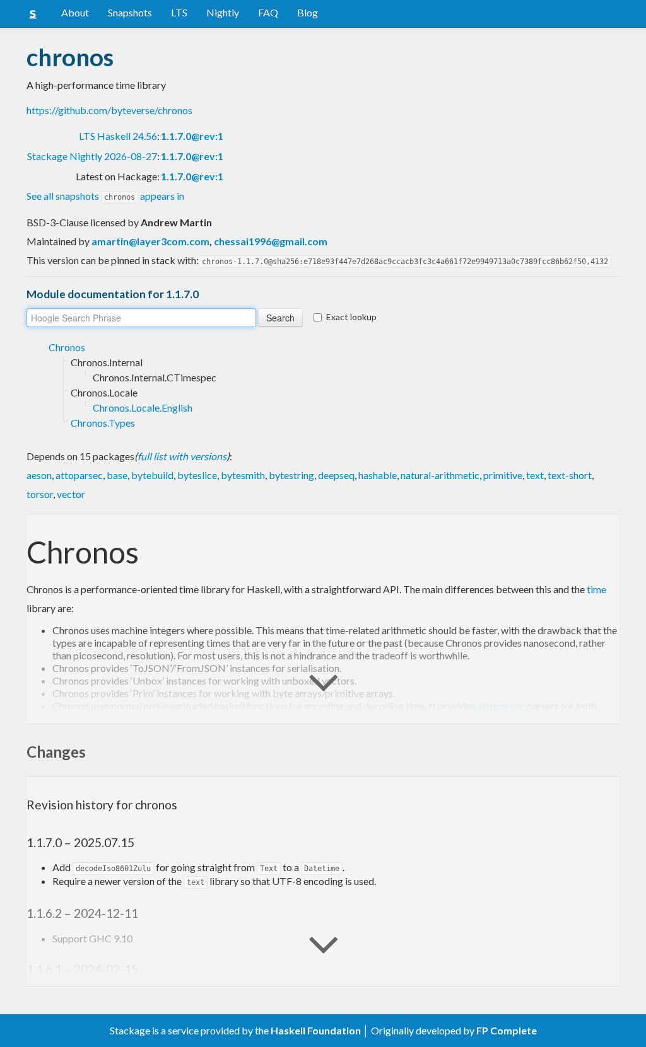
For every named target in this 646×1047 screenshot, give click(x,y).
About (75, 12)
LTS (179, 12)
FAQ (268, 12)
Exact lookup (351, 316)
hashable (377, 475)
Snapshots (130, 12)
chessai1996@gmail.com (270, 241)
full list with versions (182, 456)
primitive (502, 475)
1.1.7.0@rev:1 (192, 136)
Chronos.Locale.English (142, 408)
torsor (39, 494)
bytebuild (152, 475)
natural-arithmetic (440, 475)
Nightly (222, 12)
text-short (570, 475)
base (117, 475)
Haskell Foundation (316, 1030)
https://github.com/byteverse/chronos (109, 110)
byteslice (197, 475)
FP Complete (506, 1030)
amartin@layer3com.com (150, 241)
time (596, 589)
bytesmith (243, 475)
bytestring (291, 475)
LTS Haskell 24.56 (118, 136)
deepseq (336, 475)
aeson (39, 475)
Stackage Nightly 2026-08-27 (92, 156)
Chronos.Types (103, 423)
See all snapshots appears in (105, 196)
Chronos (67, 347)
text (535, 475)
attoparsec (79, 475)
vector (71, 494)
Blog (307, 12)
